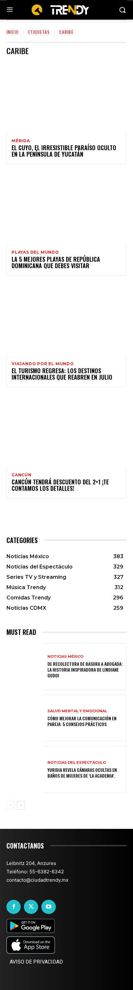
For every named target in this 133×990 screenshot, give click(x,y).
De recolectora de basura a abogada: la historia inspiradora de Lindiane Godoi (85, 669)
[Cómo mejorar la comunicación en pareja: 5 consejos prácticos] (24, 718)
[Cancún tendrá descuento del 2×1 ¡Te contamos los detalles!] (66, 431)
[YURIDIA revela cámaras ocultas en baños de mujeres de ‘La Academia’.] (24, 769)
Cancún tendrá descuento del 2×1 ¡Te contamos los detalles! (60, 485)
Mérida (21, 141)
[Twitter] (31, 907)
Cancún (22, 475)
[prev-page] (10, 805)
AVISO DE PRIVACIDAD (36, 962)
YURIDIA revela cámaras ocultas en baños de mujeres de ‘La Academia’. (82, 772)
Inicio (12, 31)
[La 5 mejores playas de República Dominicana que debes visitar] (66, 208)
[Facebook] (13, 907)
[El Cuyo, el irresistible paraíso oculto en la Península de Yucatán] (66, 96)
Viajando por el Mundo (43, 364)
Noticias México (65, 656)
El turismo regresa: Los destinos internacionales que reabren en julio (62, 373)
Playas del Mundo (35, 252)
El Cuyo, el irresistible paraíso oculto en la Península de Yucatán (64, 150)
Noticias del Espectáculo (76, 762)
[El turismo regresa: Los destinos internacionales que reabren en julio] (66, 319)
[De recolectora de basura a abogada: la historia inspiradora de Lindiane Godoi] (24, 666)
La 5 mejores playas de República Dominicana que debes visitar (56, 262)
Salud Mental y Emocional (77, 711)
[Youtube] (48, 907)
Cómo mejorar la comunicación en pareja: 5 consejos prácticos (82, 721)
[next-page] (21, 805)
